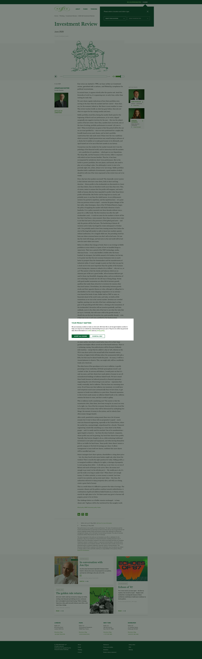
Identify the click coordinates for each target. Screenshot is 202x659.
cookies (89, 330)
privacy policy (100, 330)
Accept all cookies (80, 336)
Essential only (97, 336)
